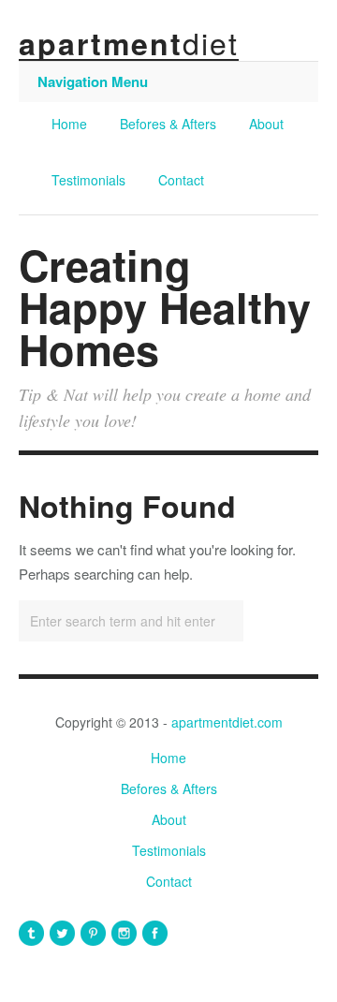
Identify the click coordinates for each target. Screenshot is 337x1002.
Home (69, 123)
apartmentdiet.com (227, 722)
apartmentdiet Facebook (155, 933)
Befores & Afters (168, 123)
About (266, 123)
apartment (129, 43)
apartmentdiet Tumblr (31, 933)
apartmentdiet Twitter (62, 933)
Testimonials (88, 179)
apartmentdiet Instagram (124, 933)
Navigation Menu (92, 81)
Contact (181, 179)
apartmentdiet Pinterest (93, 933)
